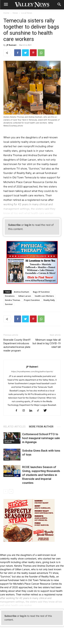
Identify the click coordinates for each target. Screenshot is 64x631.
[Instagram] (25, 411)
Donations (10, 296)
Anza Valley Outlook (9, 441)
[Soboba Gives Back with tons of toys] (11, 454)
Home (6, 12)
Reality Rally (49, 300)
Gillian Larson (24, 296)
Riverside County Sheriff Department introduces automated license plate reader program (17, 345)
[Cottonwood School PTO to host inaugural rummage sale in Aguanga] (11, 438)
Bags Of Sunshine (41, 292)
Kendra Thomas (12, 300)
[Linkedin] (32, 411)
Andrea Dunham (21, 292)
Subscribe (14, 224)
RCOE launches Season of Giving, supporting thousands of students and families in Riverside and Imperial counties (41, 474)
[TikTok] (39, 411)
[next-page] (11, 491)
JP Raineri (11, 45)
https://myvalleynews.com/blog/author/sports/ (32, 371)
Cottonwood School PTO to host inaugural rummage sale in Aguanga (41, 438)
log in (28, 224)
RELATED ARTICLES (14, 426)
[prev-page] (5, 491)
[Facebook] (17, 52)
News (15, 12)
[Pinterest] (33, 52)
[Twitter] (25, 52)
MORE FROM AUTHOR (41, 426)
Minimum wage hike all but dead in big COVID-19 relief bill (47, 343)
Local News (26, 12)
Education (8, 475)
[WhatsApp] (41, 52)
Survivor (9, 304)
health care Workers (44, 296)
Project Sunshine (32, 300)
